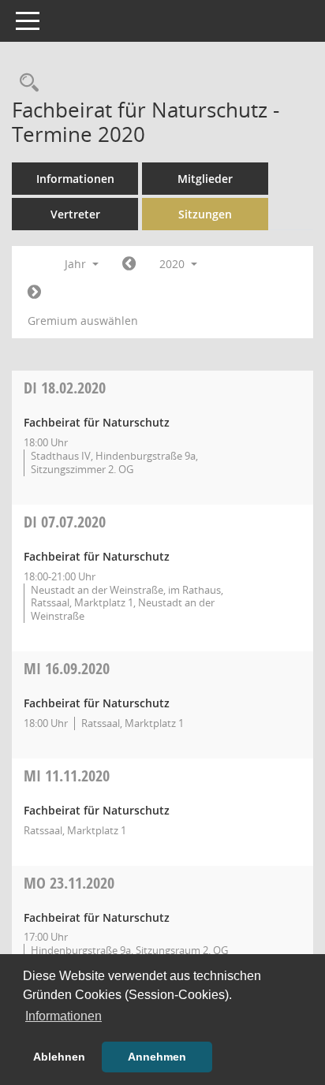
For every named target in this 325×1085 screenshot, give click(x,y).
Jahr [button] (77, 263)
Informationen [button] (63, 1016)
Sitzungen (205, 214)
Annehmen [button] (157, 1056)
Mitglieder (205, 178)
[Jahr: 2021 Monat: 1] (34, 292)
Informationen (75, 178)
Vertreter (75, 214)
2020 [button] (173, 263)
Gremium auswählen (83, 320)
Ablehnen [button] (59, 1056)
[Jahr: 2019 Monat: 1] (129, 264)
